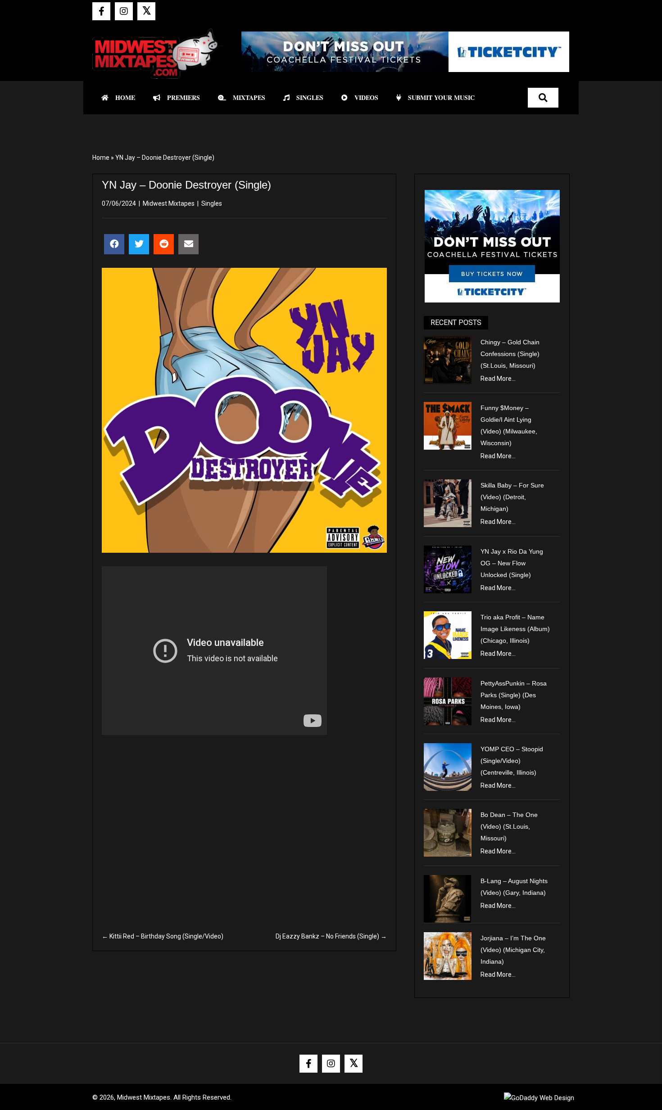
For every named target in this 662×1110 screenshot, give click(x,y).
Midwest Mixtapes (169, 203)
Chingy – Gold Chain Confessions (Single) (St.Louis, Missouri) (510, 353)
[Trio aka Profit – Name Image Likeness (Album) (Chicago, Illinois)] (448, 634)
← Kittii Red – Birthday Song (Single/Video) (162, 936)
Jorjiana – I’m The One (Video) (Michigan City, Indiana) (513, 949)
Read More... (498, 378)
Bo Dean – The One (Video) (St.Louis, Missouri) (509, 826)
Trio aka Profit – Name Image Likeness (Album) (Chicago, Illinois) (515, 629)
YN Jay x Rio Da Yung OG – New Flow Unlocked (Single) (512, 563)
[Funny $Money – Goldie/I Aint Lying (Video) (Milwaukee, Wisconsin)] (448, 425)
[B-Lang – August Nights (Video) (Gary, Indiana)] (448, 898)
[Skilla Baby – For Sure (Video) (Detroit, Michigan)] (448, 502)
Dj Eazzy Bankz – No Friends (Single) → (331, 936)
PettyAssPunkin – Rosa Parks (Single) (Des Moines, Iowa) (514, 695)
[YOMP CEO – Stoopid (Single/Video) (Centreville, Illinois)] (448, 766)
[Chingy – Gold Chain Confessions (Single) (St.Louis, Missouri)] (448, 359)
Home (100, 157)
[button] (101, 11)
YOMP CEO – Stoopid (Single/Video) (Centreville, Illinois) (512, 760)
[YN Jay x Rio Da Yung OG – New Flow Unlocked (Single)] (448, 568)
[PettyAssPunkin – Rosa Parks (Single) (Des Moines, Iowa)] (448, 700)
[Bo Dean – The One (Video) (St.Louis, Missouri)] (448, 832)
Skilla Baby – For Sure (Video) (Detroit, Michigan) (512, 497)
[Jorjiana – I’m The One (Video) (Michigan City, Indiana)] (448, 955)
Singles (211, 203)
